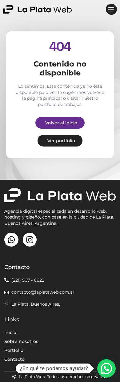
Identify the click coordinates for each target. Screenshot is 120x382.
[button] (111, 9)
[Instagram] (30, 240)
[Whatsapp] (11, 240)
